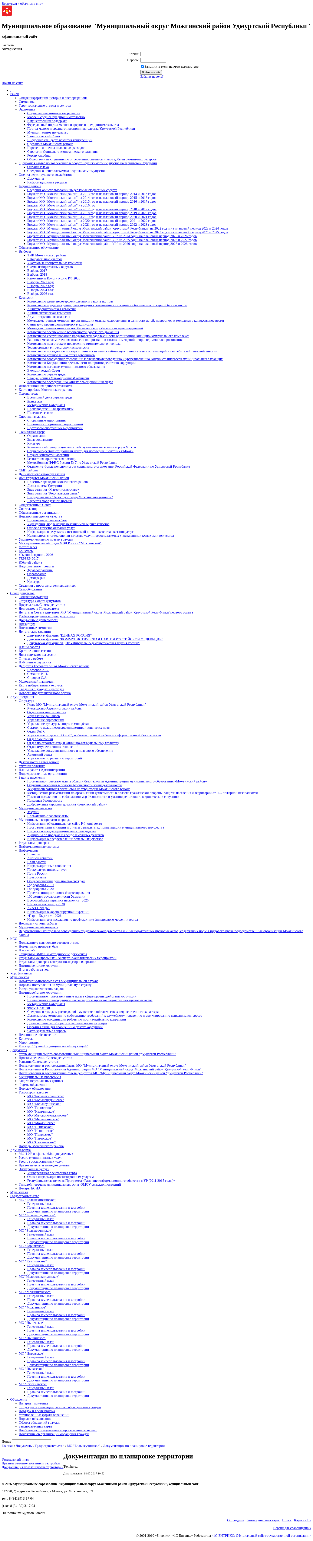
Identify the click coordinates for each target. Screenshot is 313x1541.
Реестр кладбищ (38, 155)
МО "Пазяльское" (40, 1134)
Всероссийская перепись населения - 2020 (58, 900)
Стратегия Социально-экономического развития (62, 151)
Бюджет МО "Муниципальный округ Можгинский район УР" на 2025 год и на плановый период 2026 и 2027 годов (112, 240)
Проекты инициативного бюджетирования (58, 892)
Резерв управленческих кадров (41, 988)
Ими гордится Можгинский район (44, 478)
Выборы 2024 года (40, 290)
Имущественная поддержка (47, 121)
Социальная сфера (32, 432)
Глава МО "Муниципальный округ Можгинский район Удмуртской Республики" (86, 704)
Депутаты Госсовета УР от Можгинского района (54, 666)
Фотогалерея (28, 547)
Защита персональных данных (41, 1081)
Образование (36, 436)
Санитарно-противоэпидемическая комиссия (60, 324)
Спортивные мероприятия (46, 420)
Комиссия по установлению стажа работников (61, 355)
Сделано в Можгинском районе (50, 144)
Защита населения (32, 777)
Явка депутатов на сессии (37, 654)
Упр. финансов (21, 973)
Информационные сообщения (49, 866)
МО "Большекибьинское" (45, 1096)
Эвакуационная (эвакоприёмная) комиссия (58, 378)
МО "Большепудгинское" (45, 1100)
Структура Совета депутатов (40, 601)
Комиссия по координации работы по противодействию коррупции (76, 1019)
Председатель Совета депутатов (42, 604)
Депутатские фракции (35, 631)
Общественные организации (39, 512)
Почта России (37, 873)
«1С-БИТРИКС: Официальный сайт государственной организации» (261, 1535)
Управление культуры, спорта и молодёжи (58, 723)
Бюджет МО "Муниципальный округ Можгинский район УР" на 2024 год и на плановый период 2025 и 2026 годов (112, 236)
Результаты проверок (34, 843)
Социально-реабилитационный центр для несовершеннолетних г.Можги (80, 451)
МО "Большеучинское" (44, 1104)
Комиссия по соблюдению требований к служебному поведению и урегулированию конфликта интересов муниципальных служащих (125, 359)
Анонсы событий (40, 858)
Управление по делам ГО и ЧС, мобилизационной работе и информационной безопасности (94, 735)
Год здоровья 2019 (40, 885)
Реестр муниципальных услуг (40, 1157)
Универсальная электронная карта (52, 1173)
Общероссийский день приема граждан (56, 881)
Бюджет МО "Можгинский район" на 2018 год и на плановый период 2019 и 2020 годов (91, 213)
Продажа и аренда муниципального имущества (61, 831)
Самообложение (30, 589)
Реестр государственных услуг (41, 1161)
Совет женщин (29, 508)
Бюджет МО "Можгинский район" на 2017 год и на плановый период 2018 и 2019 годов (91, 209)
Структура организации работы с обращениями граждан (60, 1407)
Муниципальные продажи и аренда (44, 819)
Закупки (33, 812)
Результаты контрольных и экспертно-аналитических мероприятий (67, 958)
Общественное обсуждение (39, 247)
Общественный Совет (35, 505)
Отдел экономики (40, 739)
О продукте (235, 1520)
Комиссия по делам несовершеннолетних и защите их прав (70, 301)
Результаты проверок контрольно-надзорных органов (57, 962)
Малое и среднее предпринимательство (56, 117)
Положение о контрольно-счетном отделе (49, 942)
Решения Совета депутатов (38, 1061)
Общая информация (33, 597)
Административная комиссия (48, 316)
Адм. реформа (20, 1150)
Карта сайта (302, 1520)
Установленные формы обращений (44, 1415)
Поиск (286, 1520)
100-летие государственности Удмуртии (56, 896)
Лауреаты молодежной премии (49, 501)
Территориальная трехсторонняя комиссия (58, 347)
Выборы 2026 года (40, 293)
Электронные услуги (34, 1169)
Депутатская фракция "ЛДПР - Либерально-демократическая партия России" (83, 643)
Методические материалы (46, 405)
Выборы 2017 (37, 270)
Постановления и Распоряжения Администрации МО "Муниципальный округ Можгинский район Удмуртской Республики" (110, 1069)
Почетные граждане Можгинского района (58, 482)
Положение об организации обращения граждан (54, 1434)
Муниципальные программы (40, 1077)
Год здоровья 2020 (40, 889)
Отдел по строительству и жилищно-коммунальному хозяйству (73, 743)
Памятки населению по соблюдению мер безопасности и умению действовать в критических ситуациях (103, 796)
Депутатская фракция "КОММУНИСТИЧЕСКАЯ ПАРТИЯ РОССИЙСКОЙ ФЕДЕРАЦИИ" (95, 639)
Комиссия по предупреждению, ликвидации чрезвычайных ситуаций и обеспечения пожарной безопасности (107, 305)
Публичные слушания (35, 662)
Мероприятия (29, 1042)
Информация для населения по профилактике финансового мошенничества (82, 919)
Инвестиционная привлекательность (45, 386)
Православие (36, 877)
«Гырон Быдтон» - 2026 (36, 555)
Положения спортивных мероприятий (55, 424)
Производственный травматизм (50, 409)
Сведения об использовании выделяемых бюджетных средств (72, 190)
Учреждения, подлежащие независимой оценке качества (68, 524)
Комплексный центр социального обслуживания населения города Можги (81, 447)
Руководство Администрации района (54, 708)
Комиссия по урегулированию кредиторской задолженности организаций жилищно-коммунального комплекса (108, 336)
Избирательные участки (44, 259)
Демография (36, 578)
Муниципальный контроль (38, 927)
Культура (33, 443)
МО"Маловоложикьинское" (47, 1115)
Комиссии (26, 297)
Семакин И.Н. (37, 674)
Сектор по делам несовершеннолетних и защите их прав (68, 727)
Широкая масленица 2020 (46, 904)
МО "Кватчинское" (41, 1111)
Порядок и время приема (37, 1411)
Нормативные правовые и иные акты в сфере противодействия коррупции (81, 996)
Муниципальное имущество (47, 132)
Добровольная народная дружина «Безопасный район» (67, 804)
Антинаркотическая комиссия (49, 313)
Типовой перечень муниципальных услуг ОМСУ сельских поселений (70, 1184)
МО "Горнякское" (40, 1107)
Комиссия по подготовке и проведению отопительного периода (74, 343)
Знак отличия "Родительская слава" (53, 493)
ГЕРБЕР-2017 (29, 558)
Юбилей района (30, 562)
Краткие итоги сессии (35, 651)
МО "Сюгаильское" (41, 1142)
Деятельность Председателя (39, 608)
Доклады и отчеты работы (38, 923)
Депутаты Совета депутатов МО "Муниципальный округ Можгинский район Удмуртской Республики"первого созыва (106, 612)
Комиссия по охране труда (46, 374)
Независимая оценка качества (40, 516)
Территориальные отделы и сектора (45, 105)
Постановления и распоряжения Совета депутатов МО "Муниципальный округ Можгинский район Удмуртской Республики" (111, 1073)
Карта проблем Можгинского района (46, 389)
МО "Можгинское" (41, 1123)
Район (14, 94)
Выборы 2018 (37, 274)
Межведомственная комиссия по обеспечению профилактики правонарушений (85, 328)
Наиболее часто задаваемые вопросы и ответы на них (58, 1430)
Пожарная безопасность (44, 800)
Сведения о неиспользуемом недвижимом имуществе (66, 171)
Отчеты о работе (31, 658)
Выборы (25, 251)
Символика (27, 101)
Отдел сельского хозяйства (46, 712)
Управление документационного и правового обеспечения (70, 750)
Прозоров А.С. (38, 670)
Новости (33, 854)
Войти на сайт (12, 83)
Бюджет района (30, 186)
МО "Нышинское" (40, 1130)
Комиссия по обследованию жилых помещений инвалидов (70, 382)
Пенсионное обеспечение (37, 1035)
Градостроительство (33, 1092)
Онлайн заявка (38, 167)
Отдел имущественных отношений (52, 747)
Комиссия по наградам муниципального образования (66, 366)
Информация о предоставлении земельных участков (65, 839)
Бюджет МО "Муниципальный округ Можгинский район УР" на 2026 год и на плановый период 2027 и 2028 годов (112, 244)
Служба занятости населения (48, 455)
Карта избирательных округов (41, 685)
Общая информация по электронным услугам (60, 1177)
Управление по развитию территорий (54, 758)
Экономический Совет (43, 136)
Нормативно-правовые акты (48, 816)
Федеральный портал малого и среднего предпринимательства (73, 124)
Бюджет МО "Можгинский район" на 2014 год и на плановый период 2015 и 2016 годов (91, 197)
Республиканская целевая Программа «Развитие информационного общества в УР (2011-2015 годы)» (101, 1180)
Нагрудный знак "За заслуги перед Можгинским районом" (70, 497)
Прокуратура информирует (47, 869)
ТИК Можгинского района (46, 255)
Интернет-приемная (33, 1403)
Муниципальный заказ (35, 808)
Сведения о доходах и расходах (41, 689)
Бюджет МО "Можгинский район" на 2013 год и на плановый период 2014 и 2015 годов (91, 194)
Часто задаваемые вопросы (46, 1031)
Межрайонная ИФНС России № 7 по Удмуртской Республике (72, 462)
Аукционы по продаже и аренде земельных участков (65, 835)
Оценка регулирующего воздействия (45, 174)
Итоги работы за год (34, 969)
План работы (36, 862)
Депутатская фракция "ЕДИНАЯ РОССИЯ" (59, 635)
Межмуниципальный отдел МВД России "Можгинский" (60, 543)
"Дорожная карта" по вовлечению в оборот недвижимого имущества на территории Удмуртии (88, 163)
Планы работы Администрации (42, 770)
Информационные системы (39, 846)
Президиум (27, 624)
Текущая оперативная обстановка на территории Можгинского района (78, 789)
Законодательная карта (35, 1426)
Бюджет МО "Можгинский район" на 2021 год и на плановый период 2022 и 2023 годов (91, 224)
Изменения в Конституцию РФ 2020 (53, 278)
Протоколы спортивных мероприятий (55, 428)
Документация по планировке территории (58, 1211)
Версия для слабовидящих (292, 1528)
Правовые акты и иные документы (44, 1165)
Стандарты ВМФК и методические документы (53, 954)
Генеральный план (40, 1203)
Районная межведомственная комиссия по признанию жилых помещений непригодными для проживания (104, 340)
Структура (26, 700)
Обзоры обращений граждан (39, 1422)
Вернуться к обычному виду (22, 3)
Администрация (22, 697)
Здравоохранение (40, 439)
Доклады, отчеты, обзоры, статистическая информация (67, 1023)
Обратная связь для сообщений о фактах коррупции (65, 1027)
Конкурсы (34, 401)
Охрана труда (28, 393)
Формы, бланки (38, 1008)
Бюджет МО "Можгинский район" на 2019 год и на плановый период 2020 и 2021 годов (91, 217)
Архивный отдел (39, 754)
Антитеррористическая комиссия (51, 309)
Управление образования (45, 720)
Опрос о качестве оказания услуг (51, 528)
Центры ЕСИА (30, 1188)
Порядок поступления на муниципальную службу (55, 985)
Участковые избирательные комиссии (54, 263)
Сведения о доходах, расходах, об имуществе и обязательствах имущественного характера (93, 1011)
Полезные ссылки (40, 412)
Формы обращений (33, 1084)
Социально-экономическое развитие (53, 113)
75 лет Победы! (38, 908)
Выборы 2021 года (40, 282)
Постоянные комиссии (35, 627)
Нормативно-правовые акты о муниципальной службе (58, 981)
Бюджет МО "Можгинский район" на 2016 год (61, 205)
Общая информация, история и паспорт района (53, 98)
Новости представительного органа (45, 693)
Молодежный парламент (37, 681)
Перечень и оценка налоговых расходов (56, 148)
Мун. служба (19, 977)
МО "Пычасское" (39, 1138)
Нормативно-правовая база (47, 520)
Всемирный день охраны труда (49, 397)
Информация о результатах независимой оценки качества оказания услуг (80, 532)
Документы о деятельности (38, 620)
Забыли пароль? (152, 76)
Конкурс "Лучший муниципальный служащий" (53, 1046)
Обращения (18, 1399)
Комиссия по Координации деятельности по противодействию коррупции (81, 363)
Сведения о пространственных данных (47, 585)
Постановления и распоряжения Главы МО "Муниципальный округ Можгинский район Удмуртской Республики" (102, 1065)
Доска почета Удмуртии (44, 485)
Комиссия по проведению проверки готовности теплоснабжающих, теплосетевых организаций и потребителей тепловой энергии (122, 351)
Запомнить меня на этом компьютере (171, 66)
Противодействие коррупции (40, 965)
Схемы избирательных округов (50, 267)
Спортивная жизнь (32, 416)
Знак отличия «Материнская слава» (53, 489)
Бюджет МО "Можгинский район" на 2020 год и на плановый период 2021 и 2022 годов (91, 220)
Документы (35, 178)
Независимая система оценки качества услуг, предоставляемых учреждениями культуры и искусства (100, 535)
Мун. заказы (19, 1192)
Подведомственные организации (43, 773)
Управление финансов (43, 716)
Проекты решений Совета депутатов (45, 1058)
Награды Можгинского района (41, 1146)
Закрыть (8, 45)
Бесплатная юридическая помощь (51, 459)
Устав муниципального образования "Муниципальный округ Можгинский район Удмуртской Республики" (97, 1054)
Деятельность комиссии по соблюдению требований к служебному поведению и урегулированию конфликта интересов (114, 1015)
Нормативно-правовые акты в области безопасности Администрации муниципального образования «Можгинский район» (117, 781)
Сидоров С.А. (37, 677)
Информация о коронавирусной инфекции (58, 912)
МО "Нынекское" (40, 1127)
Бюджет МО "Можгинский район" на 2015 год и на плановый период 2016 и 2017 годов (91, 201)
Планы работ (28, 950)
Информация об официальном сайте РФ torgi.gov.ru (64, 823)
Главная (7, 1446)
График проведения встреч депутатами (47, 616)
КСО (13, 939)
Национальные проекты (36, 566)
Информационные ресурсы (47, 182)
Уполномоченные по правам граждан (46, 539)
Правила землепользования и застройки (56, 1207)
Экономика (27, 109)
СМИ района (28, 470)
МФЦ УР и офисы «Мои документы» (46, 1154)
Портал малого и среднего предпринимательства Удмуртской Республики (81, 128)
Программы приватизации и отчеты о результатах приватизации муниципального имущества (95, 827)
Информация (28, 850)
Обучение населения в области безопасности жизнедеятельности (74, 785)
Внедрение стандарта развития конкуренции (59, 140)
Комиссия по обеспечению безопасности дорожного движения (73, 332)
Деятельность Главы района (39, 762)
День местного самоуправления (42, 474)
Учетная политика (32, 766)
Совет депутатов (22, 593)
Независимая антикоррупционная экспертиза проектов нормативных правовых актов (89, 1000)
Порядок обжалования (35, 1088)
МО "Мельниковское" (43, 1119)
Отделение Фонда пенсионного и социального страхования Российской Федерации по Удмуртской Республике (108, 466)
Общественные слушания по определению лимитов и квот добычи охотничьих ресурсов (92, 159)
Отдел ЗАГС (36, 731)
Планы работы (29, 647)
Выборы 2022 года (40, 286)
